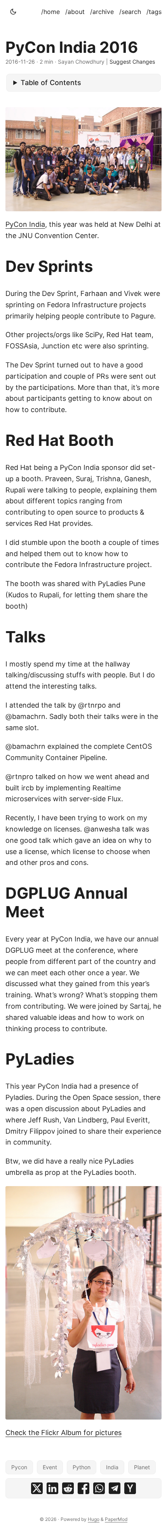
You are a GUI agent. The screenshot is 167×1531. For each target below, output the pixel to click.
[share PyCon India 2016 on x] (37, 1488)
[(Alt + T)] (13, 11)
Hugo (93, 1519)
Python (81, 1467)
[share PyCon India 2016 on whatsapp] (99, 1488)
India (112, 1467)
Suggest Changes (132, 61)
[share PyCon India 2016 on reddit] (68, 1488)
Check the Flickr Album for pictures (63, 1432)
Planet (142, 1467)
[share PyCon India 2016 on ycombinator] (130, 1488)
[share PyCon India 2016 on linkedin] (52, 1488)
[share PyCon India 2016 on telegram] (114, 1488)
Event (50, 1467)
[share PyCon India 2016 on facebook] (83, 1488)
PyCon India (25, 224)
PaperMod (116, 1519)
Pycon (19, 1467)
